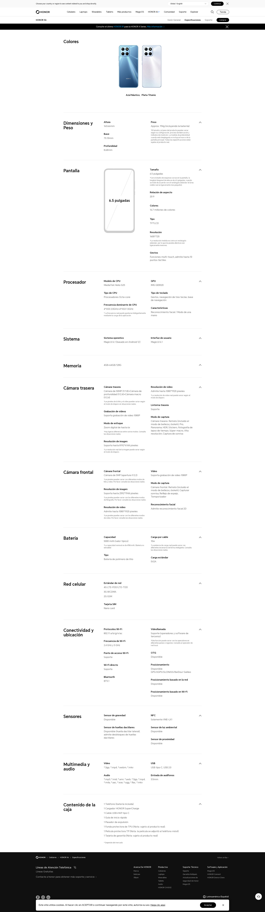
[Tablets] (114, 12)
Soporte (182, 12)
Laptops (83, 12)
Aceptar (208, 905)
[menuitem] (200, 122)
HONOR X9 (119, 27)
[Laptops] (88, 12)
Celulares (71, 12)
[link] (38, 897)
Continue (217, 4)
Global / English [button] (176, 4)
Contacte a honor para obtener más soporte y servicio (65, 877)
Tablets (109, 12)
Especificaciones (193, 20)
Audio (160, 884)
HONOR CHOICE (164, 888)
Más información (154, 27)
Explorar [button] (194, 12)
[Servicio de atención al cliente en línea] (258, 896)
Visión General (174, 20)
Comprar (222, 20)
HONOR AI (153, 12)
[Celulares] (76, 12)
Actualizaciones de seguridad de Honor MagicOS (191, 881)
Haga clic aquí (157, 905)
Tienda (223, 12)
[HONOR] (42, 857)
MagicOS (140, 12)
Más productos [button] (124, 12)
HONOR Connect (214, 874)
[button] (48, 897)
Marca (136, 871)
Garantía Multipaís (190, 874)
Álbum (136, 878)
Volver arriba (222, 858)
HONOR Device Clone (215, 878)
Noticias (137, 874)
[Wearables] (103, 12)
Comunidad (169, 12)
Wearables (97, 12)
